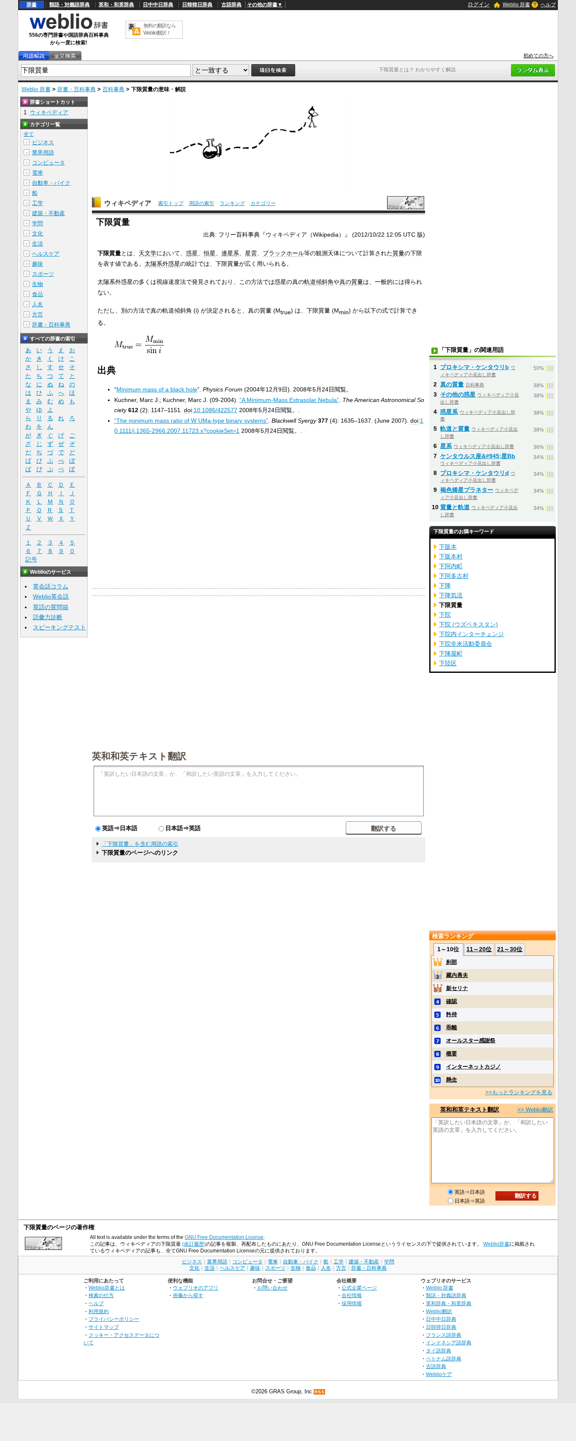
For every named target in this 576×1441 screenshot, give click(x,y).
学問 (37, 223)
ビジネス (43, 142)
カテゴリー (263, 203)
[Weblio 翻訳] (134, 29)
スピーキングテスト (59, 627)
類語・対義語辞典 (69, 5)
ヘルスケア (45, 254)
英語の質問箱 (50, 607)
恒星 (209, 253)
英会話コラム (50, 586)
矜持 (451, 1014)
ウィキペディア (127, 203)
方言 (37, 314)
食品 (37, 294)
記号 (31, 559)
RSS (320, 1392)
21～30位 (509, 949)
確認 (451, 1001)
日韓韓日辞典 (197, 5)
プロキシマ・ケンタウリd (474, 473)
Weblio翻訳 (439, 1311)
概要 (451, 1053)
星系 (446, 446)
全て (29, 134)
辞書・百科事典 (76, 89)
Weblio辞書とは (107, 1287)
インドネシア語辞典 (448, 1342)
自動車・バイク (51, 183)
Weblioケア (439, 1374)
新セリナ (457, 988)
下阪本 (448, 546)
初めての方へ (538, 56)
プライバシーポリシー (114, 1319)
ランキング (232, 203)
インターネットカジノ (473, 1066)
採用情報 (352, 1303)
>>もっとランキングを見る (518, 1092)
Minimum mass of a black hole (156, 389)
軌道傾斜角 (319, 281)
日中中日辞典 (158, 5)
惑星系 (449, 411)
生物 (37, 284)
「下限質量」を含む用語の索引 (140, 844)
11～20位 (479, 949)
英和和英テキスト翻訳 (139, 755)
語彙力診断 (47, 617)
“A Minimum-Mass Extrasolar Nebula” (289, 400)
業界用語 (43, 152)
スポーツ (43, 274)
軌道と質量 (455, 428)
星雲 (251, 253)
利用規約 (99, 1311)
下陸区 (448, 663)
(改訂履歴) (194, 1244)
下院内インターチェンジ (471, 634)
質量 (398, 253)
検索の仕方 (101, 1295)
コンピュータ (48, 162)
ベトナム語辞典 (443, 1358)
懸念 (451, 1080)
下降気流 (451, 595)
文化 (37, 233)
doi (188, 410)
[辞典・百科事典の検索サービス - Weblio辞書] (68, 27)
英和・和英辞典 (116, 5)
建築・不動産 (48, 213)
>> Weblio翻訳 (535, 1109)
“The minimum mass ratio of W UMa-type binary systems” (191, 420)
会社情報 (352, 1295)
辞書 (32, 5)
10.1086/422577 (215, 410)
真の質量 (351, 281)
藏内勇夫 (457, 975)
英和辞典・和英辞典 (448, 1303)
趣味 (37, 264)
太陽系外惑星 (162, 263)
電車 (37, 173)
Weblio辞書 (496, 1244)
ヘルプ (548, 5)
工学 (37, 203)
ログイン (479, 4)
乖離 (451, 1027)
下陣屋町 (451, 653)
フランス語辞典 (443, 1335)
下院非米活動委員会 (465, 643)
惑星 (192, 253)
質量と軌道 (455, 507)
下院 (445, 614)
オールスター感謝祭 (470, 1040)
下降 (445, 585)
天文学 (147, 253)
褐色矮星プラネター (466, 489)
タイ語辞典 (438, 1350)
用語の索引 (201, 203)
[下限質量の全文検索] (65, 55)
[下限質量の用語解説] (33, 55)
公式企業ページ (359, 1287)
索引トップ (170, 203)
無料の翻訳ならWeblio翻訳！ (159, 29)
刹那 (451, 962)
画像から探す (188, 1295)
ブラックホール (283, 253)
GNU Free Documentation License (224, 1237)
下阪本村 (451, 556)
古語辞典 (231, 5)
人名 (37, 304)
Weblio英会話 (51, 596)
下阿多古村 (453, 575)
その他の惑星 (458, 394)
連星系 (230, 253)
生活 (37, 243)
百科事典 (113, 89)
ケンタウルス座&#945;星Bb (477, 456)
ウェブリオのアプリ (195, 1287)
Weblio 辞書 (516, 5)
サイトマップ (104, 1327)
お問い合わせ (272, 1287)
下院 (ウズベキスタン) (468, 624)
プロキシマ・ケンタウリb (474, 367)
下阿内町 (451, 566)
